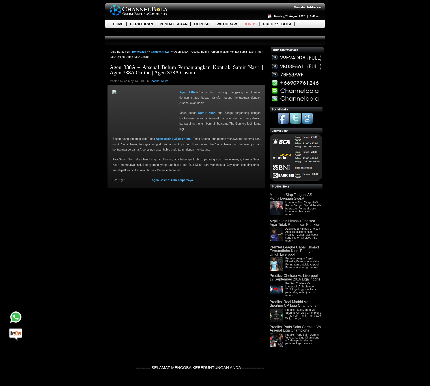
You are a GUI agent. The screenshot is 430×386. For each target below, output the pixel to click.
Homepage (139, 51)
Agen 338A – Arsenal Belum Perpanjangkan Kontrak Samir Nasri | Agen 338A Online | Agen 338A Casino (186, 69)
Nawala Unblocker (307, 7)
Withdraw (227, 24)
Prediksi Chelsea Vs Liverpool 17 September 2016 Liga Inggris (295, 277)
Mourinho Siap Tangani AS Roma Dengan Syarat (291, 196)
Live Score (124, 32)
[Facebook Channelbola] (283, 123)
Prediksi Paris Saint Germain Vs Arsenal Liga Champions (295, 328)
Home (118, 24)
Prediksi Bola (277, 24)
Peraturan (141, 24)
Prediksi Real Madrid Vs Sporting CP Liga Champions (293, 303)
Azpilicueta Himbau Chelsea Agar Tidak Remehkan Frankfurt (295, 222)
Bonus (250, 24)
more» (289, 214)
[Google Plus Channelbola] (307, 123)
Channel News (160, 51)
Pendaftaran (174, 24)
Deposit (202, 24)
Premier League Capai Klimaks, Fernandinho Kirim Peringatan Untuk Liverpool (295, 250)
